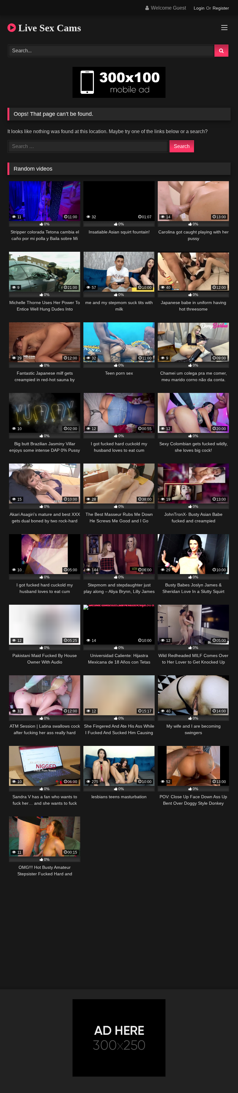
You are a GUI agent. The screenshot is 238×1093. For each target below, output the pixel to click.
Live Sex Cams (48, 27)
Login (199, 8)
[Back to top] (219, 1075)
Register (221, 8)
